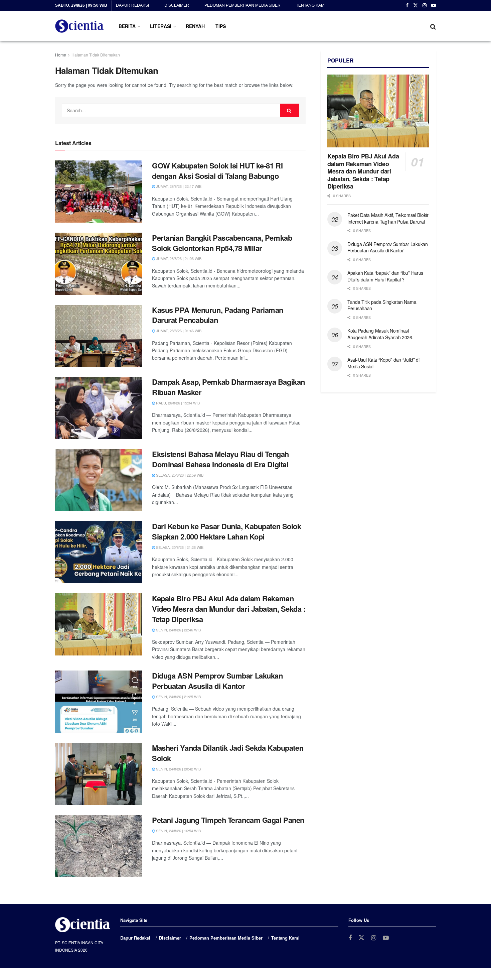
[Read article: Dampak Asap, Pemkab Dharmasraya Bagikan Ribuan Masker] (98, 408)
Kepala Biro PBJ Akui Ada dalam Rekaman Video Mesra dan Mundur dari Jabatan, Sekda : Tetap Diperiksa (229, 608)
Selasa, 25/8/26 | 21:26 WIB (179, 547)
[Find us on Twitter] (415, 5)
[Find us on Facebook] (407, 5)
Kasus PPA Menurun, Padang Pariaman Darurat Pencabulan (217, 315)
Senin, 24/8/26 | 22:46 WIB (178, 629)
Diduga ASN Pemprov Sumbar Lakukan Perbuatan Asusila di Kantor (217, 680)
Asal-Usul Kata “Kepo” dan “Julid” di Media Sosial (383, 363)
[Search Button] (433, 26)
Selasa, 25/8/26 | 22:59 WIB (179, 475)
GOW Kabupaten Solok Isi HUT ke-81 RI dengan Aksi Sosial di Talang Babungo (217, 170)
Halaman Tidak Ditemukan (95, 54)
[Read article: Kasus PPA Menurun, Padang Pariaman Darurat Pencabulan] (98, 336)
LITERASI (160, 26)
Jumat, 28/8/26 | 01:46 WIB (178, 330)
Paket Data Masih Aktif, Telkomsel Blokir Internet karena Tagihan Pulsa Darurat (388, 218)
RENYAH (195, 26)
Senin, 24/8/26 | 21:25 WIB (178, 696)
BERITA (127, 26)
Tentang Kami (310, 5)
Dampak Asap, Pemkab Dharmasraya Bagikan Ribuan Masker (228, 386)
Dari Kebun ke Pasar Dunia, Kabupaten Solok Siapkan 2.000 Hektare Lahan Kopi (226, 531)
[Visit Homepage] (79, 26)
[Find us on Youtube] (433, 5)
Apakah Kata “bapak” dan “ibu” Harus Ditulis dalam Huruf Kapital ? (385, 276)
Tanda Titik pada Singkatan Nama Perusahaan (381, 305)
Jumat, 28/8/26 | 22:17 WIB (178, 186)
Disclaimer (176, 5)
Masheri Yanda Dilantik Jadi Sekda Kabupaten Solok (227, 752)
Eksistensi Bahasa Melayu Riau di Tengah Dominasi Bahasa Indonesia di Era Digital (220, 459)
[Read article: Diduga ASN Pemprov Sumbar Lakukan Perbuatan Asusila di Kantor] (98, 702)
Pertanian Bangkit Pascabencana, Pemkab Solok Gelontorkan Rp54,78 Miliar (222, 242)
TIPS (220, 26)
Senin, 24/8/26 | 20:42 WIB (178, 768)
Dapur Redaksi (132, 5)
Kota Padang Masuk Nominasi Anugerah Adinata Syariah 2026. (380, 334)
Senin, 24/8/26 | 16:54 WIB (178, 830)
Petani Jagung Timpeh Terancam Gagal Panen (228, 820)
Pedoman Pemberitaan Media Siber (242, 5)
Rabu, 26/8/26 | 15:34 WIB (177, 402)
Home (60, 54)
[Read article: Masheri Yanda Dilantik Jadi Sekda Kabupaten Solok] (98, 774)
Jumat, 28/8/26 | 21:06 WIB (178, 258)
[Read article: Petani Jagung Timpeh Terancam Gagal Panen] (98, 846)
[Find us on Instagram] (425, 5)
